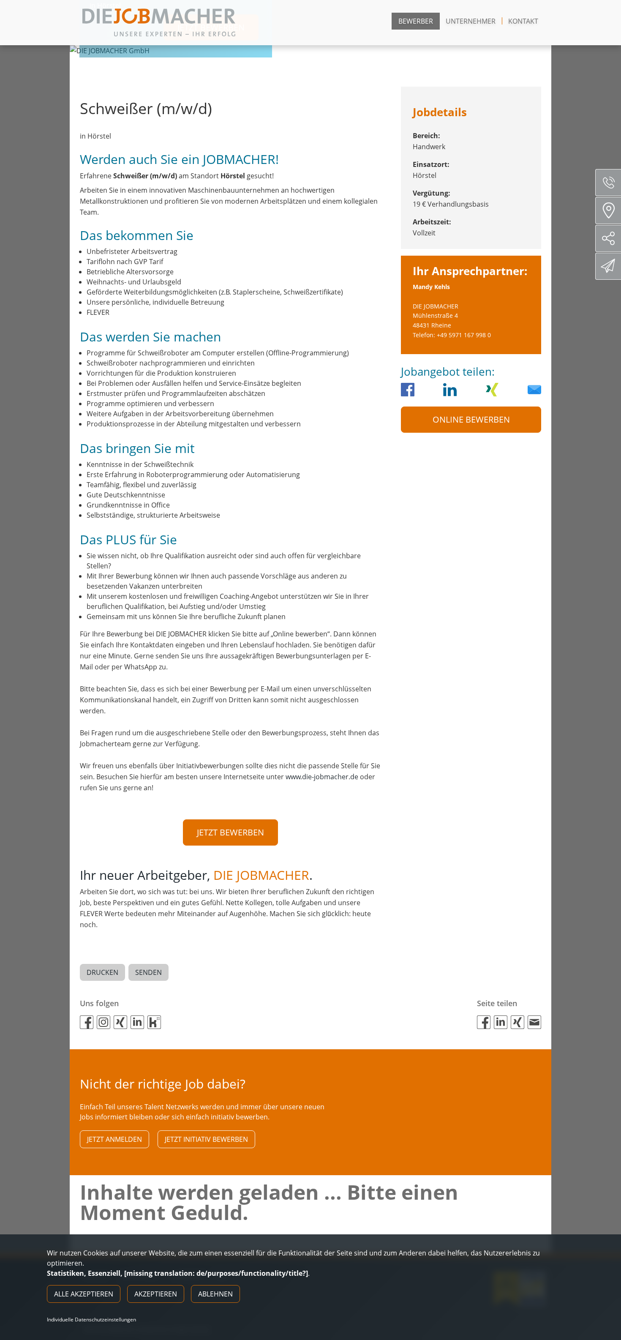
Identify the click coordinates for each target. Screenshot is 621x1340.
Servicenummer (608, 182)
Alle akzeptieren (83, 1294)
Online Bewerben (471, 419)
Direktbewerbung (608, 266)
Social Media (608, 238)
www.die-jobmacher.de (322, 776)
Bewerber (415, 21)
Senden (148, 972)
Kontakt (523, 21)
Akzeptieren (155, 1294)
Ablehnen (215, 1294)
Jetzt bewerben (230, 832)
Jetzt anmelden (114, 1139)
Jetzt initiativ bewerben (206, 1139)
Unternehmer (471, 21)
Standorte (608, 210)
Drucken (102, 972)
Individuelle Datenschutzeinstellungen (91, 1319)
